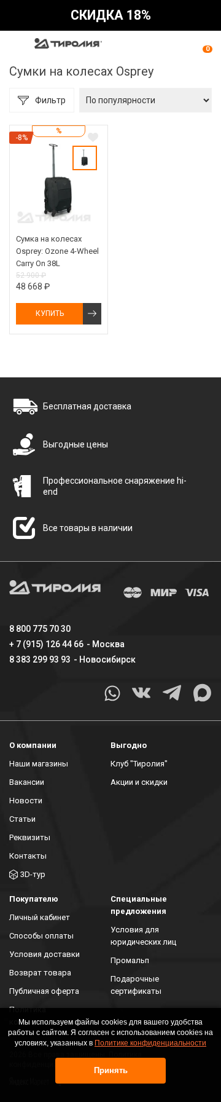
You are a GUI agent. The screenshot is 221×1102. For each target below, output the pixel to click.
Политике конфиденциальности (150, 1043)
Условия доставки (44, 954)
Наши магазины (38, 763)
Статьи (22, 819)
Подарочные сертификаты (135, 985)
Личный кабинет (39, 917)
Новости (25, 800)
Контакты (28, 855)
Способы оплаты (41, 935)
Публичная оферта (44, 991)
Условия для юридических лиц (143, 936)
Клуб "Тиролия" (139, 763)
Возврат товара (40, 972)
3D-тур (32, 874)
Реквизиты (29, 837)
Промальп (129, 960)
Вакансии (26, 782)
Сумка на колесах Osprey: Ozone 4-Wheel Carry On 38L (57, 251)
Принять (111, 1070)
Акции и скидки (139, 782)
